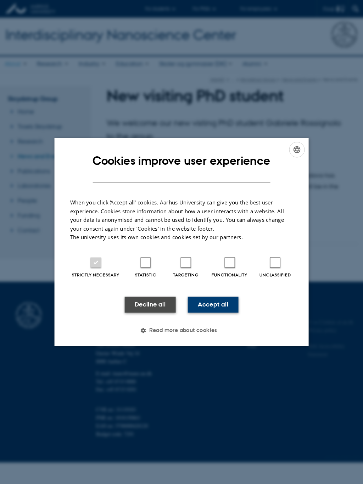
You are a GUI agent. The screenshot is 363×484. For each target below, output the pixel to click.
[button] (181, 330)
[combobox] (296, 149)
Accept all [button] (213, 304)
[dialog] (182, 242)
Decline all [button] (150, 304)
